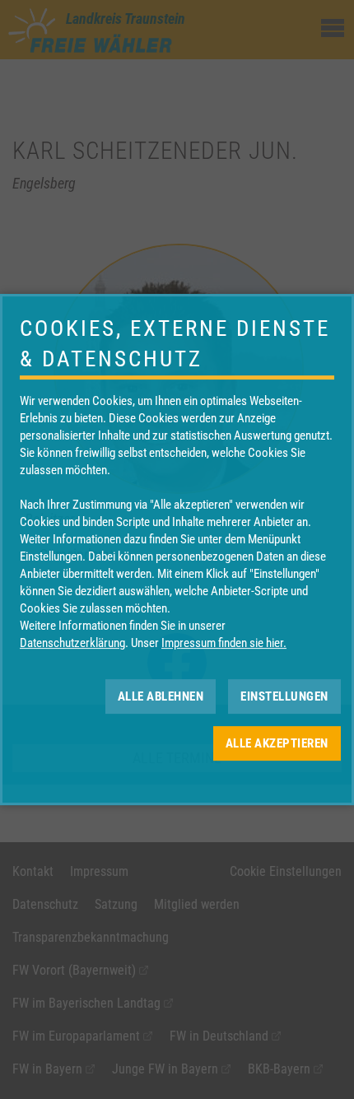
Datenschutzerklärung (72, 643)
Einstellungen (284, 696)
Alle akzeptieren (277, 743)
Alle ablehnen (161, 696)
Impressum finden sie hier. (223, 643)
